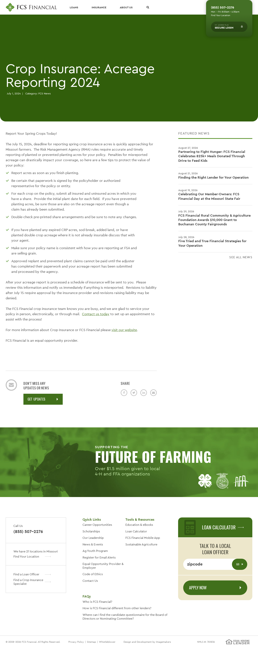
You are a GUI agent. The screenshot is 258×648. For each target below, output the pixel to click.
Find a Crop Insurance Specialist (28, 582)
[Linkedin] (143, 392)
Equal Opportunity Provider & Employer (103, 566)
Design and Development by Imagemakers (147, 641)
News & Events (93, 544)
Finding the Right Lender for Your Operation (213, 175)
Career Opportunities (97, 525)
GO (238, 564)
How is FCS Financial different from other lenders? (117, 608)
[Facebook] (124, 392)
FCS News (44, 93)
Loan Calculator (136, 531)
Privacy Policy (76, 641)
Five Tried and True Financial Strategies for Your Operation (212, 241)
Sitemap (91, 641)
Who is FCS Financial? (97, 602)
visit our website (124, 330)
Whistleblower (107, 641)
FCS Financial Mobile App (142, 538)
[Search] (148, 7)
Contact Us (90, 581)
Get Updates (37, 399)
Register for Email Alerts (99, 557)
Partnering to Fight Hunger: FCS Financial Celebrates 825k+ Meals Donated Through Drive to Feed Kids (211, 154)
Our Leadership (93, 538)
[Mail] (153, 392)
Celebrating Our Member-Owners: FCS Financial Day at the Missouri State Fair (209, 194)
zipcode (195, 564)
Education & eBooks (139, 525)
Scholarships (91, 531)
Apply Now (198, 587)
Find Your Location (220, 15)
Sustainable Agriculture (141, 544)
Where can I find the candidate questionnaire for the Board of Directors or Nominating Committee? (125, 617)
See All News (240, 257)
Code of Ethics (93, 574)
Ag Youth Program (95, 551)
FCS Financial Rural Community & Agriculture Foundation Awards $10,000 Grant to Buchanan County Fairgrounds (214, 218)
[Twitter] (134, 392)
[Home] (31, 7)
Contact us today (95, 314)
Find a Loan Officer (26, 574)
